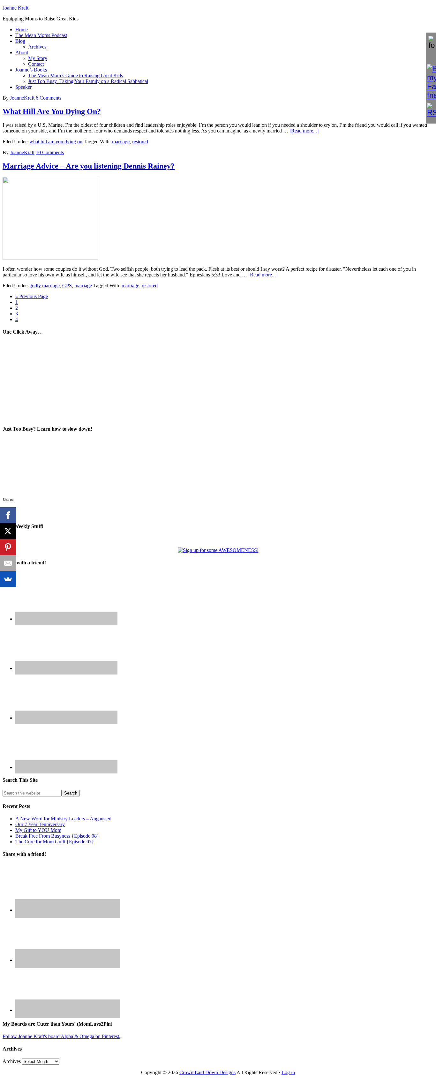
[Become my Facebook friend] (431, 82)
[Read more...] (304, 130)
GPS (67, 285)
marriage (121, 141)
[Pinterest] (8, 547)
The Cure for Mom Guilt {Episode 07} (54, 841)
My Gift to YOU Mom (38, 830)
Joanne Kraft (15, 8)
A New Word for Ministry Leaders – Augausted (63, 818)
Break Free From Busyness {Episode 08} (57, 836)
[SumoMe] (8, 579)
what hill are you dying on (55, 141)
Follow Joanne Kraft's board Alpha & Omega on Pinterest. (61, 1036)
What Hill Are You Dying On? (52, 111)
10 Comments (50, 152)
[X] (8, 531)
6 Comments (48, 98)
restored (140, 141)
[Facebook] (8, 515)
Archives (12, 1061)
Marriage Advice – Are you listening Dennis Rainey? (89, 166)
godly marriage (44, 285)
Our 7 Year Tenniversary (40, 824)
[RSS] (431, 110)
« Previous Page (31, 296)
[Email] (8, 563)
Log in (288, 1072)
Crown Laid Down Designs (207, 1072)
